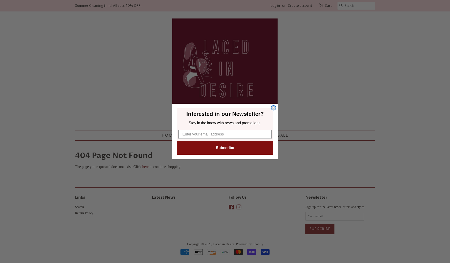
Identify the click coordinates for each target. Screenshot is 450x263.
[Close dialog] (273, 108)
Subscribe (225, 148)
